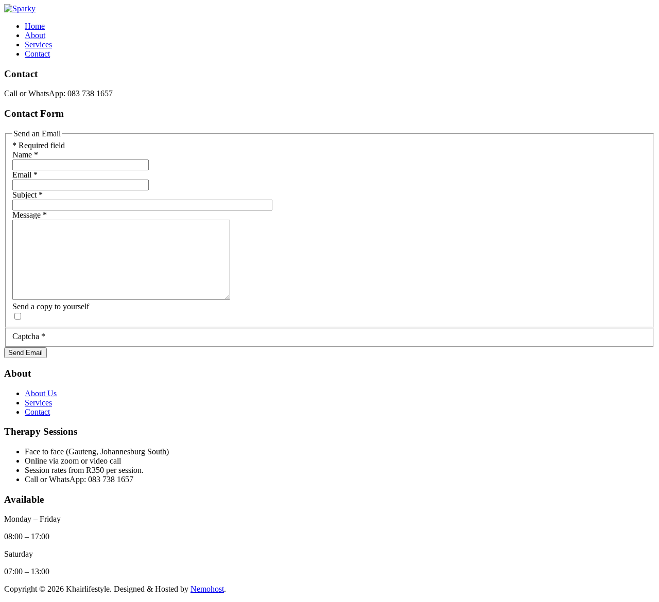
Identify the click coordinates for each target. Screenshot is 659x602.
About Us (41, 393)
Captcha (28, 336)
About (35, 35)
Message (29, 214)
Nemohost (207, 589)
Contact (37, 53)
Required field (38, 145)
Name (25, 154)
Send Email (25, 353)
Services (38, 44)
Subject (27, 194)
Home (35, 26)
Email (25, 174)
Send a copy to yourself (50, 306)
